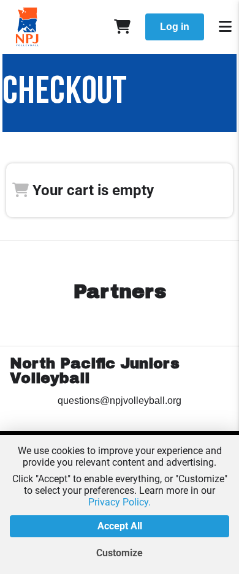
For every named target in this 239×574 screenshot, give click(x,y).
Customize (119, 553)
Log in (174, 26)
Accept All (119, 526)
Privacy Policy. (119, 502)
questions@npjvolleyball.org (119, 400)
